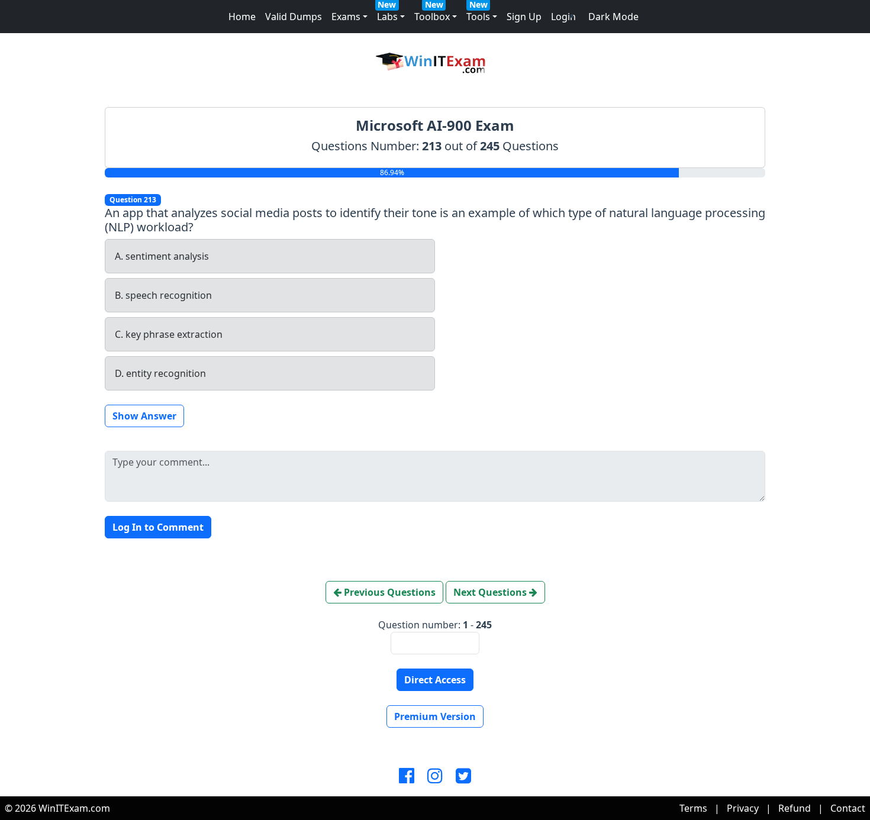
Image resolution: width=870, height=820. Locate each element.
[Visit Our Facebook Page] (406, 776)
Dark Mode (613, 16)
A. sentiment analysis (162, 256)
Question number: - (435, 624)
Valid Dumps (293, 16)
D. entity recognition (160, 373)
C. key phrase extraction (169, 334)
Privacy (743, 808)
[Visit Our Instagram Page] (435, 776)
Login (563, 16)
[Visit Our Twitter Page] (463, 776)
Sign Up (524, 16)
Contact (847, 808)
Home (242, 16)
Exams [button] (345, 16)
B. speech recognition (163, 295)
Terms (693, 808)
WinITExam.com (74, 808)
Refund (794, 808)
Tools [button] (478, 16)
